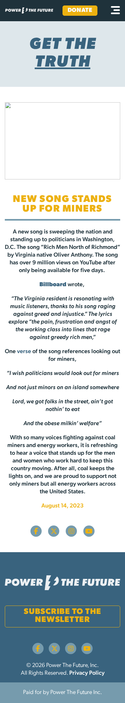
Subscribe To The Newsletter (62, 616)
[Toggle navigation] (115, 10)
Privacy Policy (86, 673)
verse (24, 352)
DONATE (80, 11)
